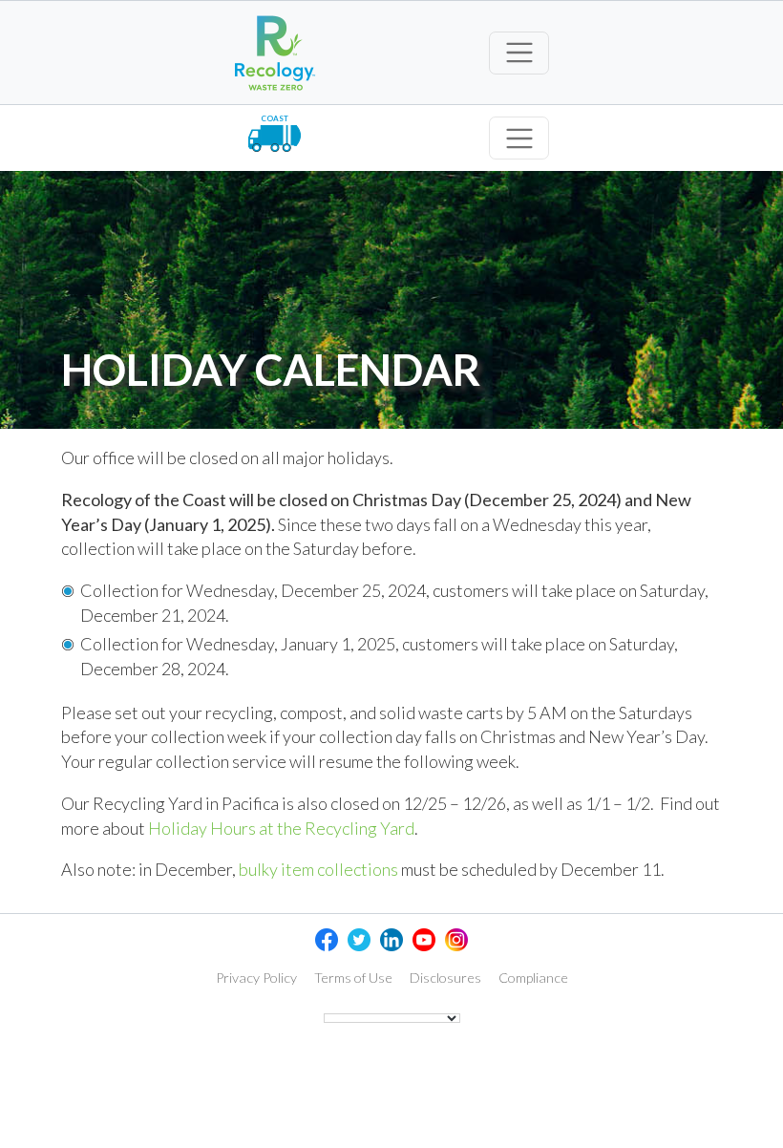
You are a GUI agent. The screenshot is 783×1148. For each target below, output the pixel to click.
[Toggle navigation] (519, 53)
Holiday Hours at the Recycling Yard (279, 828)
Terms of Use (353, 977)
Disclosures (445, 977)
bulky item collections (318, 869)
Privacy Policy (256, 977)
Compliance (533, 977)
